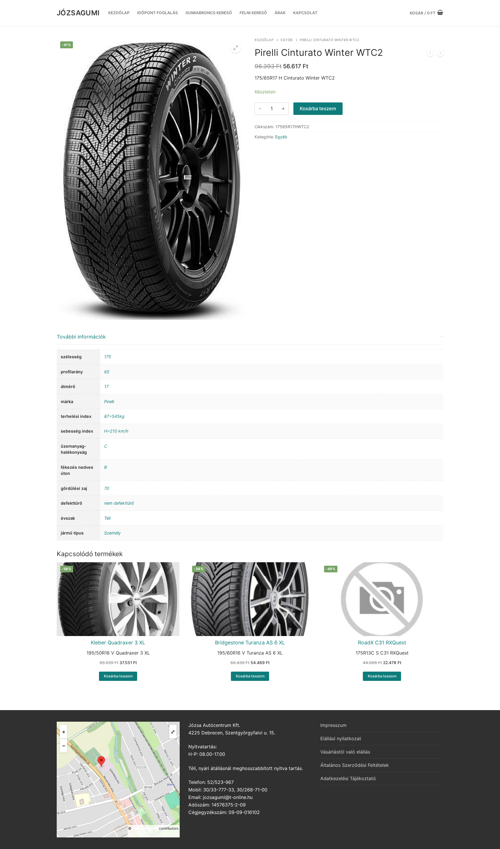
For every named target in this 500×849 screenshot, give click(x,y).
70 (106, 488)
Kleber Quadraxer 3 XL (118, 642)
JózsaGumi (78, 13)
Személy (112, 532)
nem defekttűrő (119, 503)
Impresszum (333, 725)
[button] (236, 48)
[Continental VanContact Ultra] (430, 54)
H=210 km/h (116, 431)
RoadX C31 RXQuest (382, 642)
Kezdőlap (264, 40)
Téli (107, 518)
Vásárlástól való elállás (345, 752)
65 (106, 371)
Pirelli (109, 401)
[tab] (250, 435)
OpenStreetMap (145, 828)
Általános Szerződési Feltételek (354, 765)
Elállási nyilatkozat (340, 738)
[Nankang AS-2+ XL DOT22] (440, 54)
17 (106, 386)
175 (107, 356)
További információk (81, 337)
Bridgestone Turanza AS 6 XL (250, 642)
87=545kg (114, 416)
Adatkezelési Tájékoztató (348, 778)
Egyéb (287, 40)
